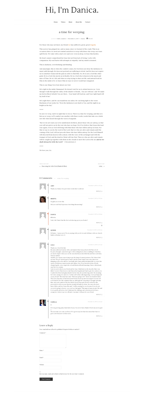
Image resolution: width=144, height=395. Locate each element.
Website (42, 364)
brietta (53, 198)
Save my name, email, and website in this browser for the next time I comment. (62, 374)
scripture (63, 38)
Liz (69, 45)
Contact (87, 22)
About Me (79, 22)
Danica (83, 38)
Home (56, 22)
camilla (54, 302)
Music (70, 22)
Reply (98, 191)
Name (42, 350)
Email (42, 357)
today (101, 166)
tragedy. (93, 45)
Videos (63, 22)
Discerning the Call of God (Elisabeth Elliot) (53, 166)
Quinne (53, 230)
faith (58, 38)
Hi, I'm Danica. (72, 10)
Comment (43, 333)
